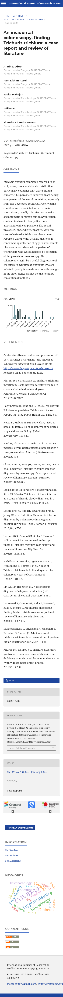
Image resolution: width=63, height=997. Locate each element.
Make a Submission (20, 827)
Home (7, 16)
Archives (19, 16)
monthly (45, 331)
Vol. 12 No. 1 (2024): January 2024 (24, 19)
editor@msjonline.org (50, 983)
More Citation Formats (22, 748)
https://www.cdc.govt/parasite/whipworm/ (28, 368)
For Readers (11, 850)
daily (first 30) (32, 331)
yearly (55, 331)
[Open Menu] (3, 3)
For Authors (11, 855)
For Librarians (13, 860)
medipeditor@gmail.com (21, 983)
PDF (11, 680)
